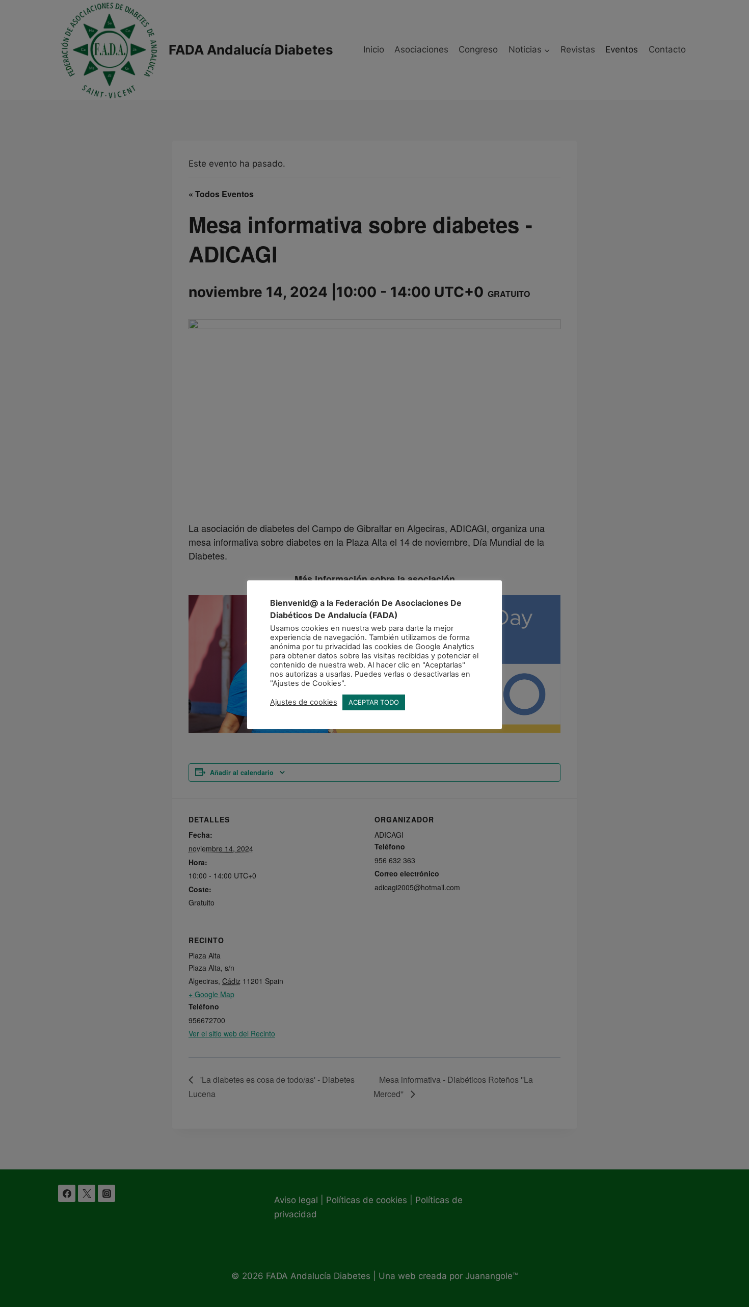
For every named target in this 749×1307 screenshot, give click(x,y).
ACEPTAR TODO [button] (374, 702)
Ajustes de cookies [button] (303, 702)
